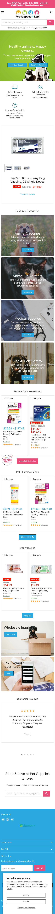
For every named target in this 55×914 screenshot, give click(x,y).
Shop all (27, 616)
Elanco (5, 439)
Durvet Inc (7, 593)
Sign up (39, 868)
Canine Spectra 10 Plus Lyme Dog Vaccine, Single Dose (41, 590)
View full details (27, 194)
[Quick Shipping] (14, 92)
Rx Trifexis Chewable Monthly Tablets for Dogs (13, 434)
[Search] (50, 22)
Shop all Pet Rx (27, 537)
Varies (5, 519)
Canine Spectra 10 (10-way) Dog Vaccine (13, 589)
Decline (26, 901)
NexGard (34, 442)
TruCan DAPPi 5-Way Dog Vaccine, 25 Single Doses (27, 179)
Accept (26, 895)
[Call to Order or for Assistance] (40, 92)
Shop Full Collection (27, 461)
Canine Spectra (36, 596)
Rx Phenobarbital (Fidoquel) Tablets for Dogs (13, 514)
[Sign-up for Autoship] (14, 111)
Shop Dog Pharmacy (25, 63)
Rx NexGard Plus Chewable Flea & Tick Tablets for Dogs (40, 437)
